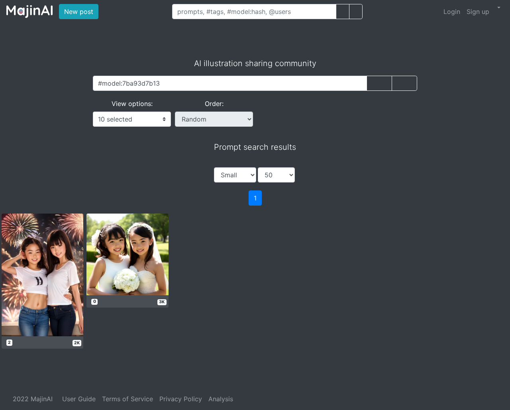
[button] (498, 8)
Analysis (220, 399)
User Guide (79, 399)
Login (451, 12)
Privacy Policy (180, 399)
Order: (214, 104)
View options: (132, 104)
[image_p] (356, 11)
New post (81, 11)
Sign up (478, 12)
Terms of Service (127, 399)
